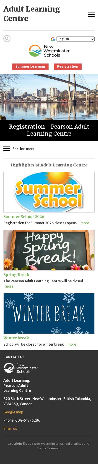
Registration (67, 66)
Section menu (24, 149)
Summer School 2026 (23, 216)
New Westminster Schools (49, 51)
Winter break (16, 338)
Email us (10, 428)
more (84, 223)
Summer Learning (30, 66)
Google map (13, 412)
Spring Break (16, 274)
